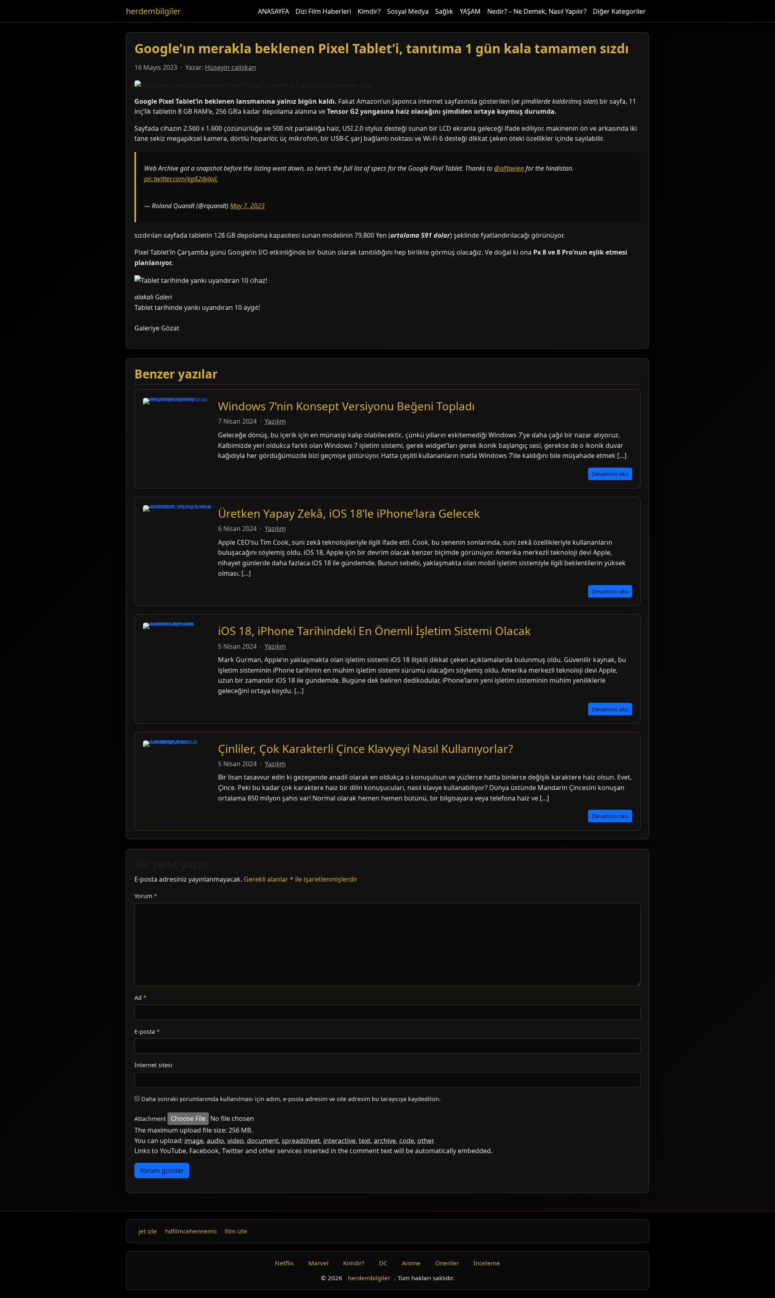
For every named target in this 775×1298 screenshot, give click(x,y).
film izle (236, 1231)
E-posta (147, 1031)
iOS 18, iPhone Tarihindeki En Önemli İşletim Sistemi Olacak (374, 630)
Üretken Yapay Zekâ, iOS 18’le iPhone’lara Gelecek (349, 513)
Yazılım (275, 421)
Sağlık (444, 11)
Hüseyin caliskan (230, 67)
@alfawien (509, 168)
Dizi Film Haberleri (323, 11)
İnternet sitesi (153, 1065)
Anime (411, 1263)
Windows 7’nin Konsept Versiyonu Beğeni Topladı (346, 406)
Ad (140, 997)
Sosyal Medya (408, 11)
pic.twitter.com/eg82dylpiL (181, 178)
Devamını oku (610, 474)
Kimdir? (369, 11)
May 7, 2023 (247, 205)
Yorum (145, 896)
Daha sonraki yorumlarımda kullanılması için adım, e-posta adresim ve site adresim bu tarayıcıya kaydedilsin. (291, 1099)
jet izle (147, 1231)
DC (383, 1263)
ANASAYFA (273, 11)
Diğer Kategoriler (619, 11)
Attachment (150, 1118)
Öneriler (447, 1263)
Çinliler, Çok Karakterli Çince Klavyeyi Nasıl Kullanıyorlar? (365, 748)
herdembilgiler (153, 11)
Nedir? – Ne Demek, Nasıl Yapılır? (536, 11)
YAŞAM (470, 11)
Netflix (284, 1263)
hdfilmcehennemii (191, 1231)
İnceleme (486, 1263)
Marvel (318, 1263)
